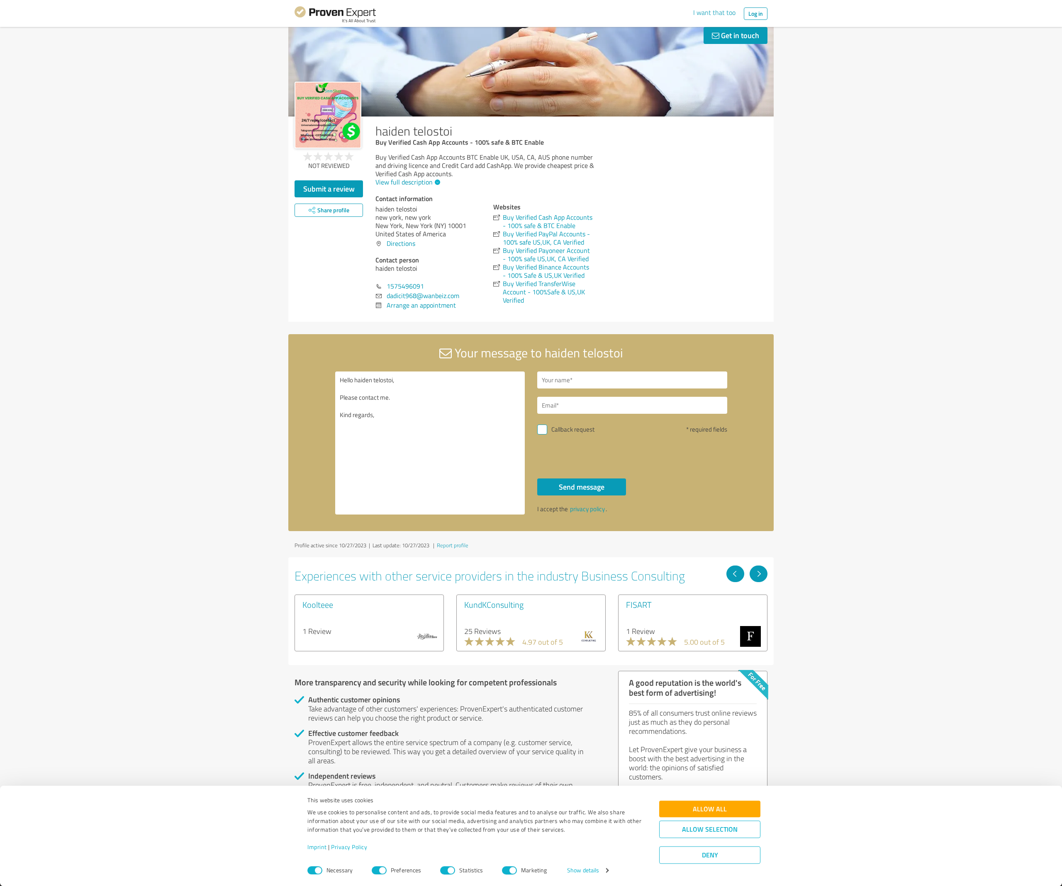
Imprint (317, 847)
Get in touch (739, 35)
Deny (710, 855)
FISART (639, 604)
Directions (401, 243)
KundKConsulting (494, 604)
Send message (581, 486)
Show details (583, 870)
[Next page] (758, 574)
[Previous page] (735, 574)
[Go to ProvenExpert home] (335, 15)
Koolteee (317, 604)
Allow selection (710, 829)
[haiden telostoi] (327, 115)
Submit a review (329, 188)
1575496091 (405, 286)
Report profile (452, 545)
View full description (404, 182)
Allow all (710, 809)
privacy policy (587, 509)
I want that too (714, 12)
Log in (755, 13)
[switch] (379, 870)
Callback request (572, 429)
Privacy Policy (349, 847)
